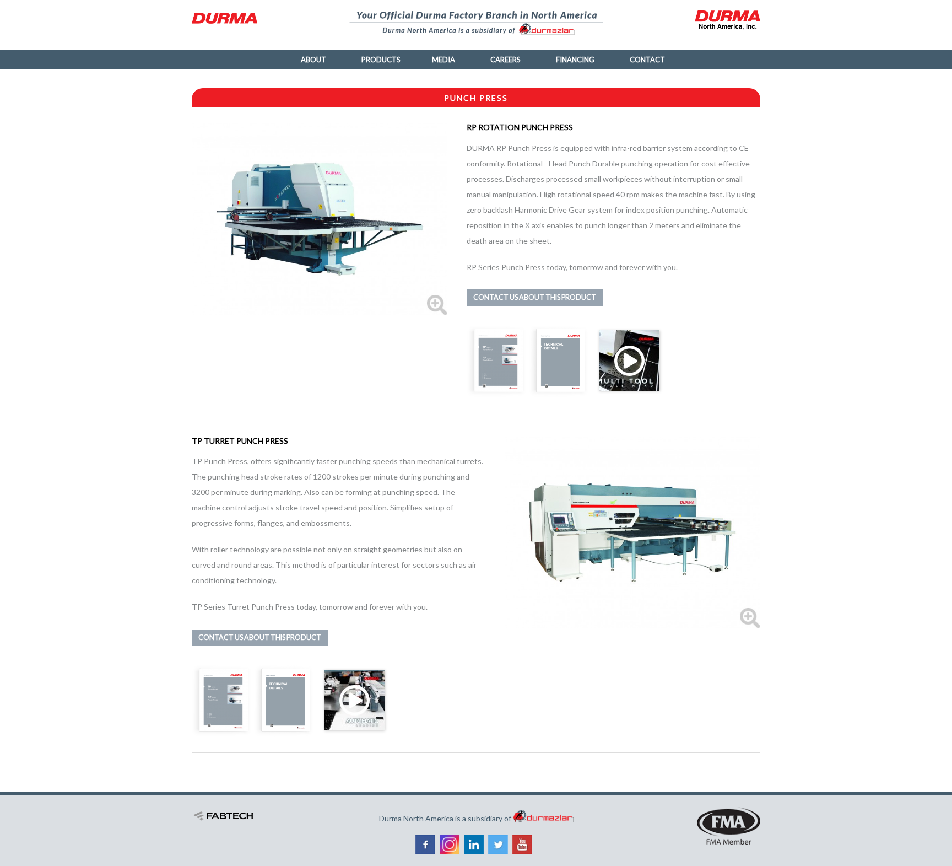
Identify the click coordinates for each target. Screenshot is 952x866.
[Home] (229, 18)
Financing (575, 59)
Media (443, 59)
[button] (320, 218)
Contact (647, 59)
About (313, 59)
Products (381, 59)
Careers (505, 59)
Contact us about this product (534, 297)
